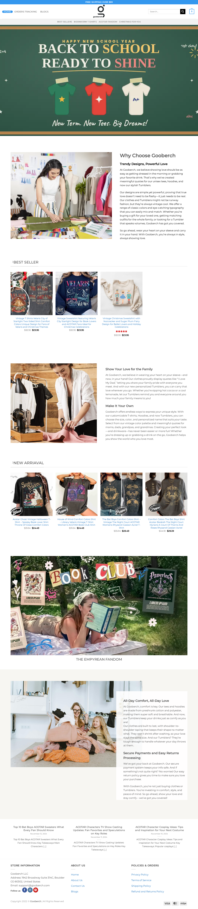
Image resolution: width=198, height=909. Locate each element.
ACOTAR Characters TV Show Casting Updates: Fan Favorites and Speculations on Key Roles (99, 830)
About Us (76, 880)
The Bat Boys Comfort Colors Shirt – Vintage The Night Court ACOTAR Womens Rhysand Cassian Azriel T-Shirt (121, 523)
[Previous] (11, 507)
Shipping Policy (141, 885)
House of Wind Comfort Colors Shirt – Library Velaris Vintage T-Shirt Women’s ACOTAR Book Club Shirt (76, 522)
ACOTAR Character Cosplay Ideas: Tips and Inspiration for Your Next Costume (159, 828)
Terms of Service (141, 880)
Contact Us (78, 885)
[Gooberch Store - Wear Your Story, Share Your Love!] (99, 11)
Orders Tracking (25, 12)
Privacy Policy (139, 874)
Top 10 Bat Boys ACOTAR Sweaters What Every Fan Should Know (38, 828)
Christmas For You (130, 22)
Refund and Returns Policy (147, 891)
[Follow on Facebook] (24, 890)
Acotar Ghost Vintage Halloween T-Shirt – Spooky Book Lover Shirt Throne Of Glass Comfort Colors (32, 522)
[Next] (187, 507)
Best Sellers (64, 22)
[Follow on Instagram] (30, 890)
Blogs (44, 12)
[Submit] (182, 11)
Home (7, 12)
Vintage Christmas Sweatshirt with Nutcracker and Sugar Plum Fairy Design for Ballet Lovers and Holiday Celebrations (121, 322)
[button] (192, 12)
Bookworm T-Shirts (85, 22)
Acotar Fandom (108, 22)
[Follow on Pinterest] (35, 890)
